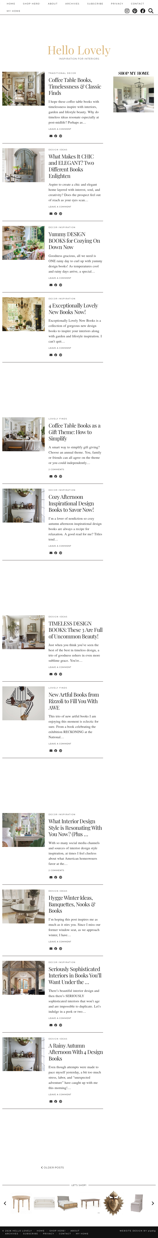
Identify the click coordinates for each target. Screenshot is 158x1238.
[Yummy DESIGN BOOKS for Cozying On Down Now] (23, 243)
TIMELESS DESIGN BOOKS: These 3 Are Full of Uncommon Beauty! (76, 630)
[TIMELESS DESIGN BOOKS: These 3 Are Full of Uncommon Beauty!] (23, 632)
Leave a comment (60, 129)
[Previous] (5, 1203)
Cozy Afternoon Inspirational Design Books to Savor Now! (71, 503)
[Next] (153, 1203)
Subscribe (95, 3)
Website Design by (138, 1231)
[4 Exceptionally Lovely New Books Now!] (23, 314)
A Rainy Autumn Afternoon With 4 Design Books (76, 1052)
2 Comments (56, 469)
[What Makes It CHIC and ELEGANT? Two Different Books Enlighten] (23, 165)
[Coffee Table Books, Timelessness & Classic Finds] (23, 89)
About (53, 3)
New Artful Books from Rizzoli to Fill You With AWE (74, 701)
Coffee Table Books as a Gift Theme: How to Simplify (74, 432)
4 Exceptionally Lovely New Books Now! (73, 308)
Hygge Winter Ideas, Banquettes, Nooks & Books (72, 904)
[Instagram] (127, 11)
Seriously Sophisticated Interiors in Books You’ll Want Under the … (75, 975)
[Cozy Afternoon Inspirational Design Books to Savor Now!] (23, 506)
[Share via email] (51, 135)
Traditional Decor (62, 73)
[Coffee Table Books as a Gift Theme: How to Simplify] (23, 434)
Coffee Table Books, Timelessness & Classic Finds (75, 86)
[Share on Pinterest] (60, 135)
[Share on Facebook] (55, 135)
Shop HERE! (31, 3)
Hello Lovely (79, 49)
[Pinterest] (135, 11)
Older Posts (53, 1167)
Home (11, 3)
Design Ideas (58, 149)
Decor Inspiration (62, 227)
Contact (137, 3)
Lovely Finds (58, 418)
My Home (13, 11)
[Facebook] (143, 11)
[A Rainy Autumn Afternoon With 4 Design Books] (23, 1054)
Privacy (117, 3)
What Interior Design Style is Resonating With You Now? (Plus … (75, 827)
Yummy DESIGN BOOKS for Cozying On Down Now (74, 240)
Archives (72, 3)
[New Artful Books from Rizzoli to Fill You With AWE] (23, 703)
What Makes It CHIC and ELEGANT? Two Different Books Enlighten (71, 166)
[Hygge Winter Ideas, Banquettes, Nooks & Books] (23, 906)
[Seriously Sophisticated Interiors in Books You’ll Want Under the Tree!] (23, 978)
